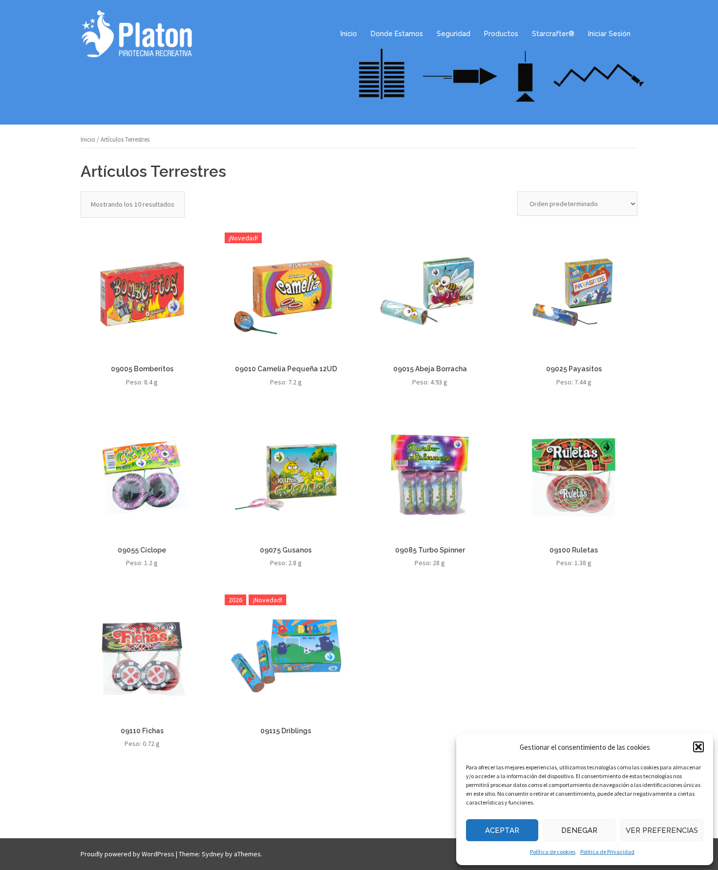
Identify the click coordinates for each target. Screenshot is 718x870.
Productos (501, 34)
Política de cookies (552, 851)
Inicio (348, 34)
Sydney (213, 853)
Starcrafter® (553, 34)
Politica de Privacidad (607, 851)
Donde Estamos (397, 34)
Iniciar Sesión (609, 34)
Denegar (579, 830)
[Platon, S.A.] (137, 33)
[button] (698, 747)
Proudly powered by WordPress (127, 853)
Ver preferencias (662, 830)
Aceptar (502, 830)
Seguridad (453, 34)
